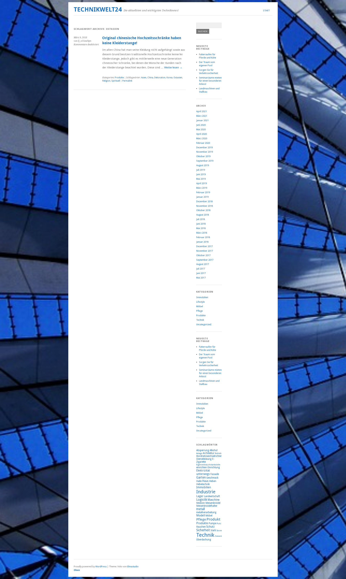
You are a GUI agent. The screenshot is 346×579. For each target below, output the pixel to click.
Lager (199, 496)
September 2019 (204, 160)
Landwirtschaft (212, 496)
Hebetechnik (203, 484)
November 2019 (204, 151)
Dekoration (159, 77)
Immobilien (202, 297)
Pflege (199, 311)
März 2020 (201, 138)
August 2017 (202, 264)
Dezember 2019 (204, 147)
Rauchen (201, 526)
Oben (77, 570)
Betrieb (218, 453)
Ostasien (178, 77)
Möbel (199, 306)
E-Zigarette (205, 460)
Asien (143, 77)
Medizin (200, 502)
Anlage (199, 453)
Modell (200, 515)
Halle (199, 481)
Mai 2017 (201, 277)
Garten (201, 477)
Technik (200, 320)
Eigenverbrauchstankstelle (208, 465)
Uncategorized (203, 324)
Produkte (119, 77)
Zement (218, 536)
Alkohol (214, 450)
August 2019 (202, 165)
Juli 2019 (200, 169)
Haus (205, 481)
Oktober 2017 (203, 255)
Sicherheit (203, 530)
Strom (219, 530)
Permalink (127, 81)
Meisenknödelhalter (206, 505)
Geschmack (212, 477)
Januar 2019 (202, 197)
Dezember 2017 (204, 246)
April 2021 (201, 111)
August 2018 (202, 214)
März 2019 (201, 188)
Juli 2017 (200, 268)
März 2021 (201, 116)
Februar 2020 (203, 143)
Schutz (210, 526)
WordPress (101, 566)
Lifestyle (200, 302)
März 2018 (201, 232)
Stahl (213, 530)
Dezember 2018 (204, 201)
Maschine (213, 499)
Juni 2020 (201, 125)
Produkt (213, 519)
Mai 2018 (201, 228)
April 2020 (201, 134)
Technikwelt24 (98, 9)
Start (266, 10)
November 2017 (204, 250)
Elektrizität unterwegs (203, 472)
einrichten (201, 467)
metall (200, 509)
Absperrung (202, 450)
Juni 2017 (201, 273)
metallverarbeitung (206, 512)
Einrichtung (213, 467)
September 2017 (204, 259)
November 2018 (204, 206)
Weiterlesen (173, 67)
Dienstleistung (204, 458)
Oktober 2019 (203, 156)
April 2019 (201, 183)
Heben (212, 481)
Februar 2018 (203, 237)
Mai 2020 (201, 129)
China (150, 77)
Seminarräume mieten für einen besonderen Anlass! (210, 80)
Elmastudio (133, 566)
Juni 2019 (201, 174)
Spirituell (115, 81)
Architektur (208, 453)
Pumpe (212, 523)
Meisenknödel (212, 502)
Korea (169, 77)
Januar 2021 (202, 120)
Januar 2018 (202, 241)
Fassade (214, 474)
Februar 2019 (203, 192)
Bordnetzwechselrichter (209, 456)
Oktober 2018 (203, 210)
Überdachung (203, 539)
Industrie (205, 491)
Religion (106, 81)
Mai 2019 (201, 178)
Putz (219, 523)
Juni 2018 (201, 223)
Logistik (201, 499)
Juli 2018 (200, 219)
